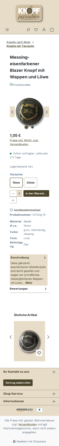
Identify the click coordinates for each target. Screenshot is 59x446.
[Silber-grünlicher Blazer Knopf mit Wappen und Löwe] (29, 342)
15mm (16, 182)
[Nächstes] (46, 111)
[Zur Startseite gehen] (29, 14)
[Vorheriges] (12, 111)
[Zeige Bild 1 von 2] (26, 127)
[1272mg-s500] (29, 111)
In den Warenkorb (37, 193)
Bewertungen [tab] (19, 288)
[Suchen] (28, 29)
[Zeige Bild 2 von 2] (32, 127)
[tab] (29, 270)
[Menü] (7, 29)
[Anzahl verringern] (13, 193)
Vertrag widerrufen (17, 382)
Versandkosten (27, 424)
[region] (29, 111)
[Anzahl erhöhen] (13, 200)
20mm (31, 182)
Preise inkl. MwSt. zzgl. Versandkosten (24, 142)
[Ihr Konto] (44, 29)
